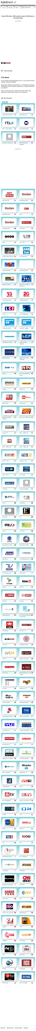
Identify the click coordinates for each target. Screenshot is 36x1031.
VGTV (20, 786)
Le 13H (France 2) (6, 300)
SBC (20, 842)
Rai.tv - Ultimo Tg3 (23, 446)
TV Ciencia (22, 531)
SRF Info (4, 601)
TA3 (3, 842)
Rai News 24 (22, 403)
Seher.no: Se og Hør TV (25, 800)
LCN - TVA (21, 242)
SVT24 (4, 658)
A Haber (4, 926)
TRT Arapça (22, 940)
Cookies (26, 1027)
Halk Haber (22, 954)
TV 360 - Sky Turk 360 (7, 912)
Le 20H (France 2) (23, 300)
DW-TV (4, 373)
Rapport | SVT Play (23, 658)
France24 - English (23, 328)
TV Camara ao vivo (6, 573)
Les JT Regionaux (23, 314)
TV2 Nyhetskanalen (24, 758)
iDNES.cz (21, 828)
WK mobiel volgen (19, 16)
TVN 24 (4, 968)
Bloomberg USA (6, 214)
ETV (20, 517)
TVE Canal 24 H (23, 256)
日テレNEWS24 (23, 856)
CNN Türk (21, 884)
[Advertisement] (18, 40)
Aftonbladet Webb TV (24, 702)
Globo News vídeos (24, 545)
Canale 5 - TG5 (23, 460)
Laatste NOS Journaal (7, 114)
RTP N (4, 503)
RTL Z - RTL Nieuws (7, 128)
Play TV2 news (8, 98)
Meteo (3, 828)
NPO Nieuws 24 (23, 114)
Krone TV (21, 587)
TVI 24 (3, 531)
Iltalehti (21, 744)
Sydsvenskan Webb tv (7, 716)
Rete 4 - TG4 (5, 460)
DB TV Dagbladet (6, 800)
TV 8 (3, 954)
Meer (17, 7)
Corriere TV (5, 432)
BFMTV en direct (6, 284)
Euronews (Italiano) (24, 489)
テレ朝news (5, 870)
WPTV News (5, 982)
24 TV (20, 926)
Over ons (2, 1027)
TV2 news (4, 644)
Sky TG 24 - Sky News (24, 417)
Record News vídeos (7, 545)
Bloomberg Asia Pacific (7, 884)
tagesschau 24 (5, 357)
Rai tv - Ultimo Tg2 (6, 446)
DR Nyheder (5, 630)
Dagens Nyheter (6, 702)
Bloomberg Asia (6, 228)
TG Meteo (4, 489)
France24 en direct (6, 328)
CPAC (3, 242)
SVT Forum (5, 672)
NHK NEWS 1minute (7, 856)
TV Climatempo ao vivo (24, 559)
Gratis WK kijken (6, 16)
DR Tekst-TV (22, 630)
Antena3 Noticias (6, 270)
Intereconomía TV (23, 270)
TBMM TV (4, 940)
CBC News (22, 228)
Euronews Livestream (7, 142)
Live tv (4, 7)
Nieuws (11, 7)
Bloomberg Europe (23, 200)
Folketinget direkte (23, 644)
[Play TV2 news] (6, 62)
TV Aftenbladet (5, 786)
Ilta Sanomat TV (6, 744)
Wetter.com (22, 389)
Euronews (4, 517)
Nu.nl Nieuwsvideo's (24, 128)
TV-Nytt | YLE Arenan (24, 730)
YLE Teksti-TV (5, 730)
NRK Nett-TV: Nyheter (7, 758)
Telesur (4, 587)
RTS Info (21, 601)
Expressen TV (22, 688)
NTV (20, 898)
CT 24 (20, 814)
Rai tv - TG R (5, 475)
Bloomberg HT (22, 912)
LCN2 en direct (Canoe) (8, 256)
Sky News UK (5, 200)
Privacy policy (18, 1027)
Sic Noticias (22, 503)
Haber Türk (5, 898)
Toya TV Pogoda (23, 982)
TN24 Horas (22, 573)
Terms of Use (10, 1027)
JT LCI (4, 314)
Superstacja (22, 968)
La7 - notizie (22, 475)
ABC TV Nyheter (6, 772)
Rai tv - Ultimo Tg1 (23, 432)
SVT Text (4, 688)
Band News (5, 559)
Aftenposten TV (23, 772)
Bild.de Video (5, 403)
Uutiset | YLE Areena (24, 716)
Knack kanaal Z (6, 615)
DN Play (4, 814)
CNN (20, 214)
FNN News (22, 870)
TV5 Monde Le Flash (7, 342)
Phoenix (4, 389)
